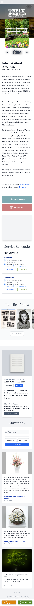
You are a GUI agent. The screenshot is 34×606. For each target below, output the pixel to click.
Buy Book (19, 385)
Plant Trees (24, 269)
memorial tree (24, 184)
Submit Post (17, 444)
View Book (9, 385)
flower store (22, 187)
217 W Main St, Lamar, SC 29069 (17, 266)
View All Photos (17, 333)
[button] (17, 463)
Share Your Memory (12, 413)
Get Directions (10, 269)
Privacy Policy (12, 598)
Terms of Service (22, 598)
